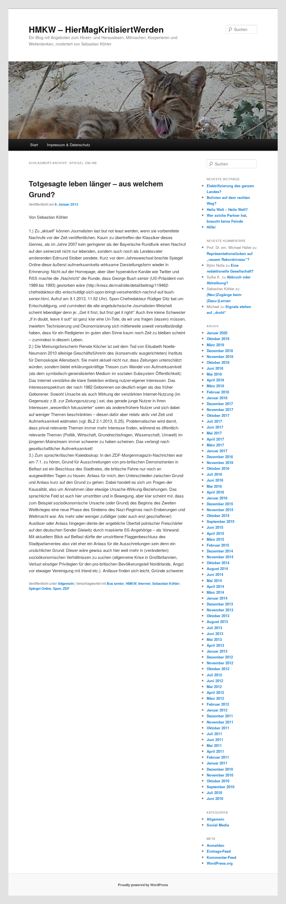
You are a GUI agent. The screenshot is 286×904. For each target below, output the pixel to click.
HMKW (131, 583)
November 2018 (220, 356)
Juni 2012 (215, 680)
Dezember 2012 (220, 657)
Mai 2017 (214, 433)
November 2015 (220, 509)
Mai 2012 (214, 686)
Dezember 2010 (220, 769)
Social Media (218, 825)
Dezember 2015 (220, 503)
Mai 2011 (214, 745)
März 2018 (215, 385)
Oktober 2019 (218, 338)
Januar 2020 (217, 332)
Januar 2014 (217, 598)
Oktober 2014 (218, 562)
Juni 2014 (215, 574)
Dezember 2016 (220, 456)
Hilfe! (211, 227)
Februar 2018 (218, 392)
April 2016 (215, 492)
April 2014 (215, 586)
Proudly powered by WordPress (143, 884)
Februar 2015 (218, 545)
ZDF (66, 588)
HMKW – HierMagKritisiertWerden (96, 29)
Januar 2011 (217, 763)
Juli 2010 (214, 792)
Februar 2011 (218, 757)
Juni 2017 (215, 427)
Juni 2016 (215, 480)
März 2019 (215, 344)
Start (34, 144)
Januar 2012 (217, 710)
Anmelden (215, 845)
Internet (144, 583)
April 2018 (215, 380)
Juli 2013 (214, 627)
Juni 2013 (215, 633)
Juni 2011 (215, 739)
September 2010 (220, 786)
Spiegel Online (40, 588)
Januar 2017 (217, 450)
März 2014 (215, 592)
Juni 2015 (215, 527)
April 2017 (215, 439)
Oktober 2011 (218, 727)
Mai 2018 (214, 374)
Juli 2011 (214, 733)
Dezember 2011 (220, 715)
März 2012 (215, 698)
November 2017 (220, 409)
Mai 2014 (214, 580)
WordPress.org (220, 863)
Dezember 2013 (220, 604)
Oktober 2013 (218, 615)
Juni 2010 (215, 798)
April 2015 (215, 533)
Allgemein (66, 583)
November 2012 (220, 662)
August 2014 (217, 568)
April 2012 (215, 692)
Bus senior (115, 583)
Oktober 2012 (218, 668)
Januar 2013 (217, 651)
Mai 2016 (214, 486)
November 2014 (220, 556)
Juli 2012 (214, 674)
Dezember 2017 (220, 403)
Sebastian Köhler (166, 583)
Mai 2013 (214, 639)
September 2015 (220, 521)
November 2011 (220, 722)
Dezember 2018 (220, 350)
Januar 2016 (217, 498)
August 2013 (217, 621)
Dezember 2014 (220, 551)
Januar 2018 (217, 397)
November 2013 (220, 609)
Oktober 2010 (218, 780)
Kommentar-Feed (221, 857)
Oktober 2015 (218, 515)
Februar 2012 (218, 704)
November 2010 (220, 775)
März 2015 (215, 539)
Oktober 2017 (218, 415)
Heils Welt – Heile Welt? (227, 209)
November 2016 (220, 462)
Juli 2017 (214, 421)
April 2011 (215, 751)
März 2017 (215, 445)
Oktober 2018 (218, 362)
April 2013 (215, 645)
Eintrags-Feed (219, 851)
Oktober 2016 (218, 468)
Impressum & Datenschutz (68, 144)
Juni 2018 (215, 368)
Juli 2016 (214, 474)
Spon (57, 588)
